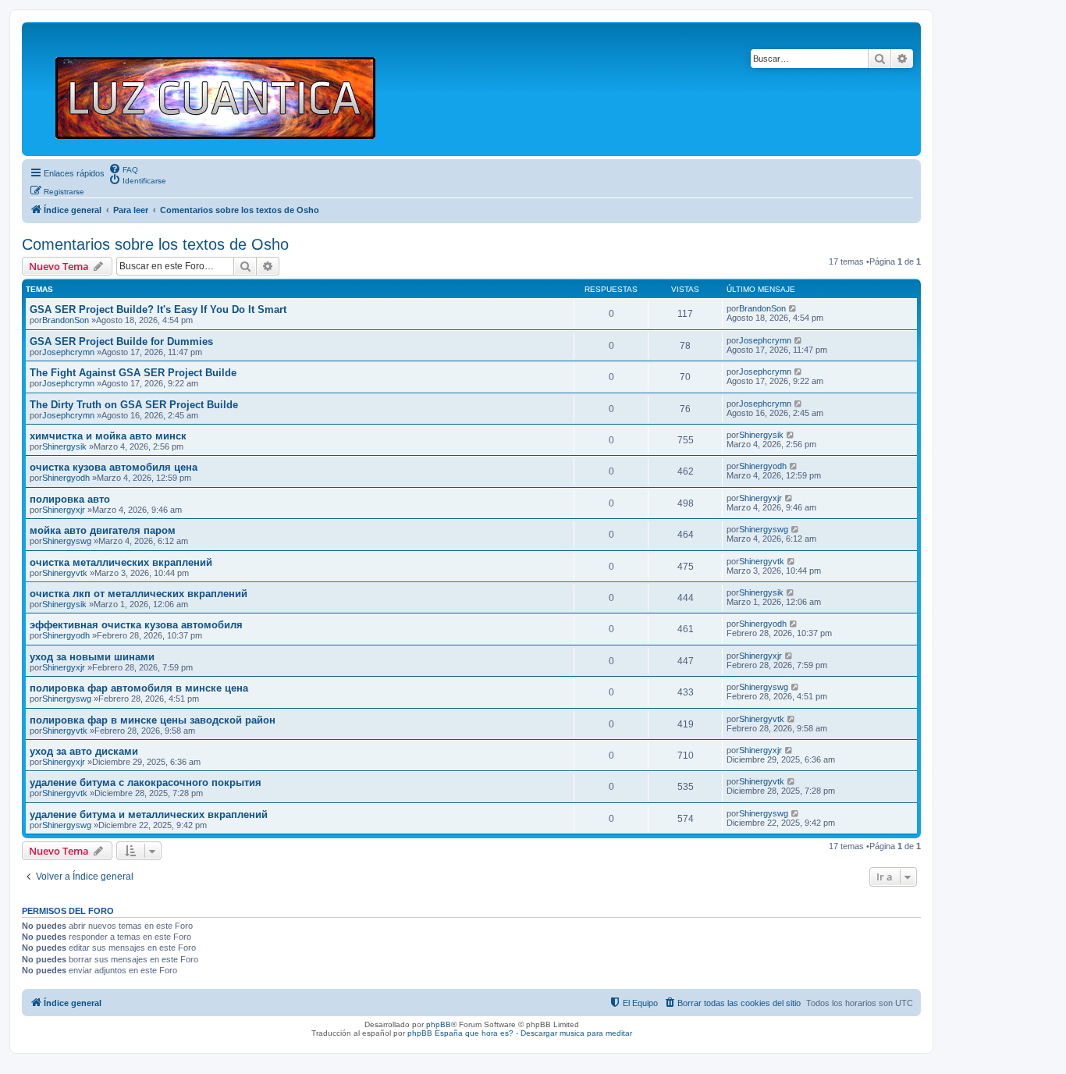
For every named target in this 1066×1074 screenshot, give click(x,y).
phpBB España (435, 1033)
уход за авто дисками (84, 751)
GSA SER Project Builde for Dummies (121, 341)
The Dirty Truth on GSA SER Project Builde (134, 405)
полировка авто (70, 499)
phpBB (438, 1024)
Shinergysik (64, 446)
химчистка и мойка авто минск (108, 436)
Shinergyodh (66, 477)
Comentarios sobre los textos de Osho (155, 244)
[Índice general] (222, 89)
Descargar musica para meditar (576, 1033)
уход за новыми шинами (92, 657)
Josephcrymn (68, 352)
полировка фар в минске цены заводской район (152, 720)
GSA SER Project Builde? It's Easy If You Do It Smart (158, 309)
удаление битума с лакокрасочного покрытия (145, 782)
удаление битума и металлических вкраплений (149, 814)
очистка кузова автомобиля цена (113, 467)
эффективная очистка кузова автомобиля (136, 625)
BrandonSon (65, 320)
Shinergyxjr (63, 509)
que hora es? (489, 1033)
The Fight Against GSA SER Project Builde (133, 373)
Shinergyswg (66, 541)
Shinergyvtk (64, 573)
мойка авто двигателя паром (103, 530)
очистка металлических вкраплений (121, 562)
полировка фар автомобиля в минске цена (139, 688)
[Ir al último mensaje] (793, 308)
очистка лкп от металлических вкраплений (138, 593)
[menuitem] (123, 168)
